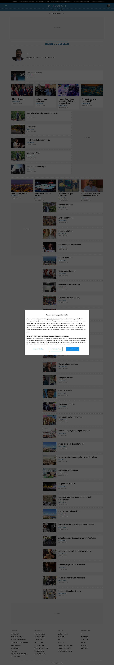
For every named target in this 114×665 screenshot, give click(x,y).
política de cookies (71, 329)
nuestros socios (53, 319)
